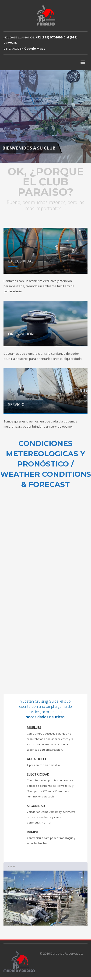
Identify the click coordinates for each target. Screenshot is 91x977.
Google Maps (34, 48)
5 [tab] (66, 917)
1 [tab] (24, 917)
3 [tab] (45, 917)
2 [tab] (35, 917)
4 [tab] (56, 917)
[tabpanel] (45, 116)
